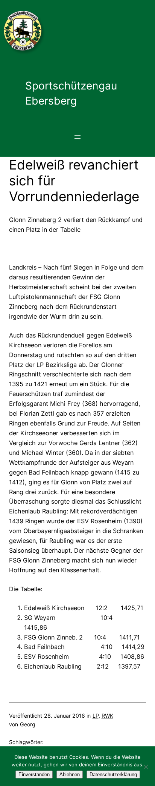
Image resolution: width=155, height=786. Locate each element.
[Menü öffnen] (77, 137)
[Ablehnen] (145, 767)
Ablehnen (69, 774)
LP (96, 715)
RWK (107, 715)
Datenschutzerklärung (113, 774)
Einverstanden (34, 774)
